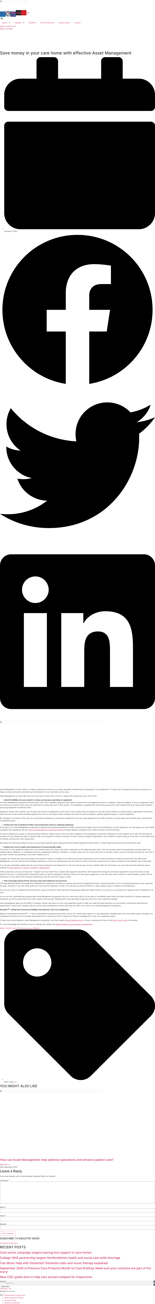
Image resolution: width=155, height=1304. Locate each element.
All (15, 1082)
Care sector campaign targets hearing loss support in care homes (46, 1252)
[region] (77, 40)
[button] (1, 18)
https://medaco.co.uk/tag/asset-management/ (74, 924)
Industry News (64, 23)
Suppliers (18, 23)
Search (2, 1281)
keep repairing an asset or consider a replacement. (29, 868)
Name (3, 1207)
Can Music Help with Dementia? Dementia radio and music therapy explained (54, 1263)
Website (3, 1224)
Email (3, 1216)
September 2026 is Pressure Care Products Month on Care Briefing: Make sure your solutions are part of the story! (75, 1270)
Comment (4, 1180)
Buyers (4, 23)
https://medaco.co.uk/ (74, 920)
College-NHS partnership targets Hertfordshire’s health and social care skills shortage (60, 1258)
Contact (77, 23)
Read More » (5, 1164)
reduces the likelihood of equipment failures (46, 830)
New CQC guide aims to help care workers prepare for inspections (46, 1277)
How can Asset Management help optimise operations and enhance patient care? (57, 1160)
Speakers (32, 23)
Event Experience (47, 23)
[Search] (154, 1283)
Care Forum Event (120, 920)
